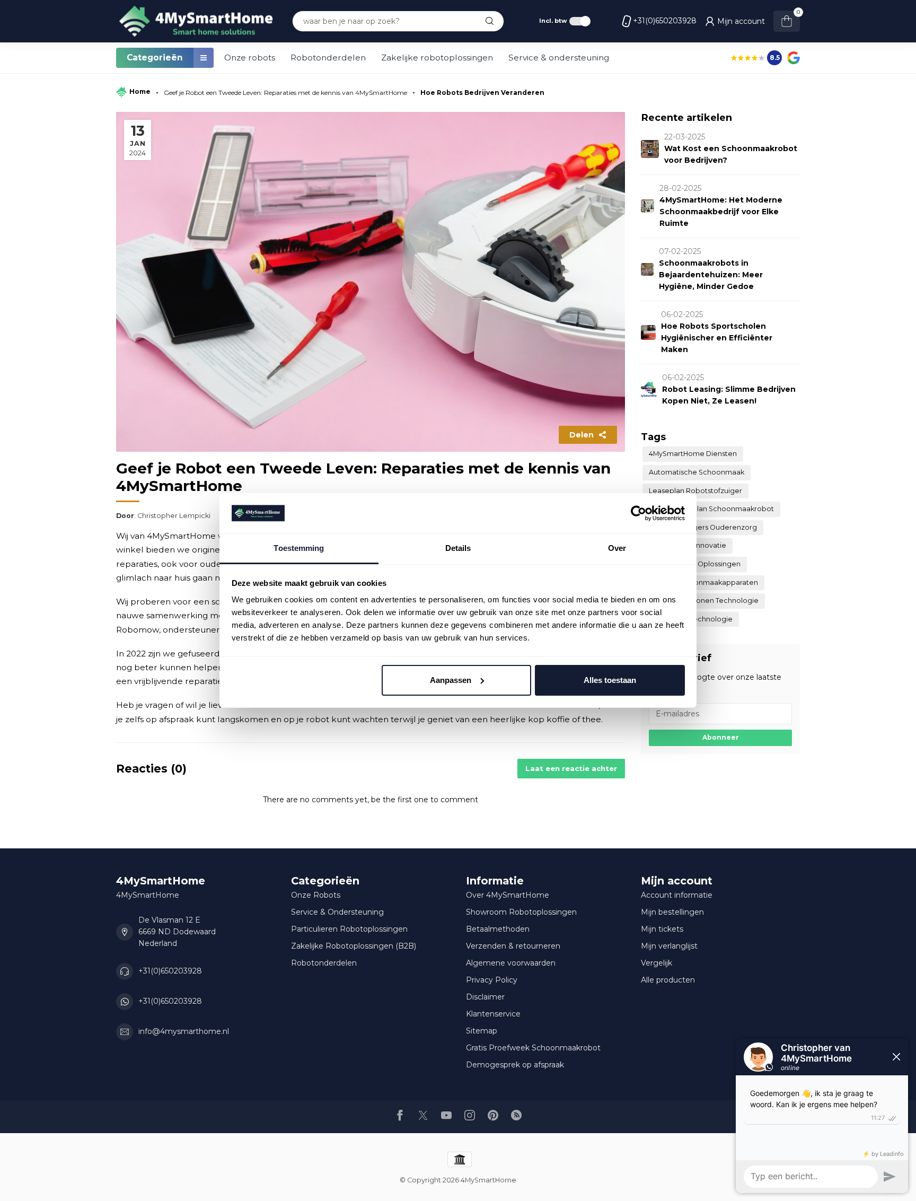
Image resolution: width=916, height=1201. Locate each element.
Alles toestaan (610, 680)
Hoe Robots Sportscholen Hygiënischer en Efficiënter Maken (716, 337)
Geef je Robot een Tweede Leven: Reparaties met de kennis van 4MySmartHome (285, 93)
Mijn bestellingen (672, 912)
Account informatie (676, 895)
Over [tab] (617, 548)
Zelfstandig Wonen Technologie (704, 600)
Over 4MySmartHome (507, 895)
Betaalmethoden (498, 929)
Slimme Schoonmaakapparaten (703, 582)
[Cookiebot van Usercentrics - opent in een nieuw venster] (638, 513)
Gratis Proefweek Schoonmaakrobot (533, 1048)
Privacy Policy (491, 980)
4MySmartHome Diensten (693, 454)
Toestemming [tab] (299, 548)
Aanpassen (450, 680)
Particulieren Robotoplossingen (349, 929)
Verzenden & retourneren (513, 946)
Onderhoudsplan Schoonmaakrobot (711, 509)
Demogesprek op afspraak (515, 1064)
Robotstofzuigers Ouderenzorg (703, 527)
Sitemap (481, 1031)
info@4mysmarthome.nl (183, 1031)
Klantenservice (493, 1014)
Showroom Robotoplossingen (521, 912)
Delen (581, 435)
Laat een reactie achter (571, 768)
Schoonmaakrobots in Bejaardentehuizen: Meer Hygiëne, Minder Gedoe (711, 274)
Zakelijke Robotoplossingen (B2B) (353, 946)
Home (140, 91)
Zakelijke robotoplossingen (437, 57)
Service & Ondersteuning (337, 912)
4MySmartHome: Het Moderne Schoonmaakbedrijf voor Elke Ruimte (720, 211)
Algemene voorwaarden (511, 963)
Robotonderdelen (328, 57)
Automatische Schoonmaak (696, 472)
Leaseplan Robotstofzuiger (695, 491)
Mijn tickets (662, 929)
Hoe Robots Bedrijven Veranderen (482, 93)
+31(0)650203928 (665, 20)
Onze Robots (315, 895)
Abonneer (720, 737)
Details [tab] (458, 548)
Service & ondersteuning (558, 57)
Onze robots (249, 57)
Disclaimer (485, 997)
